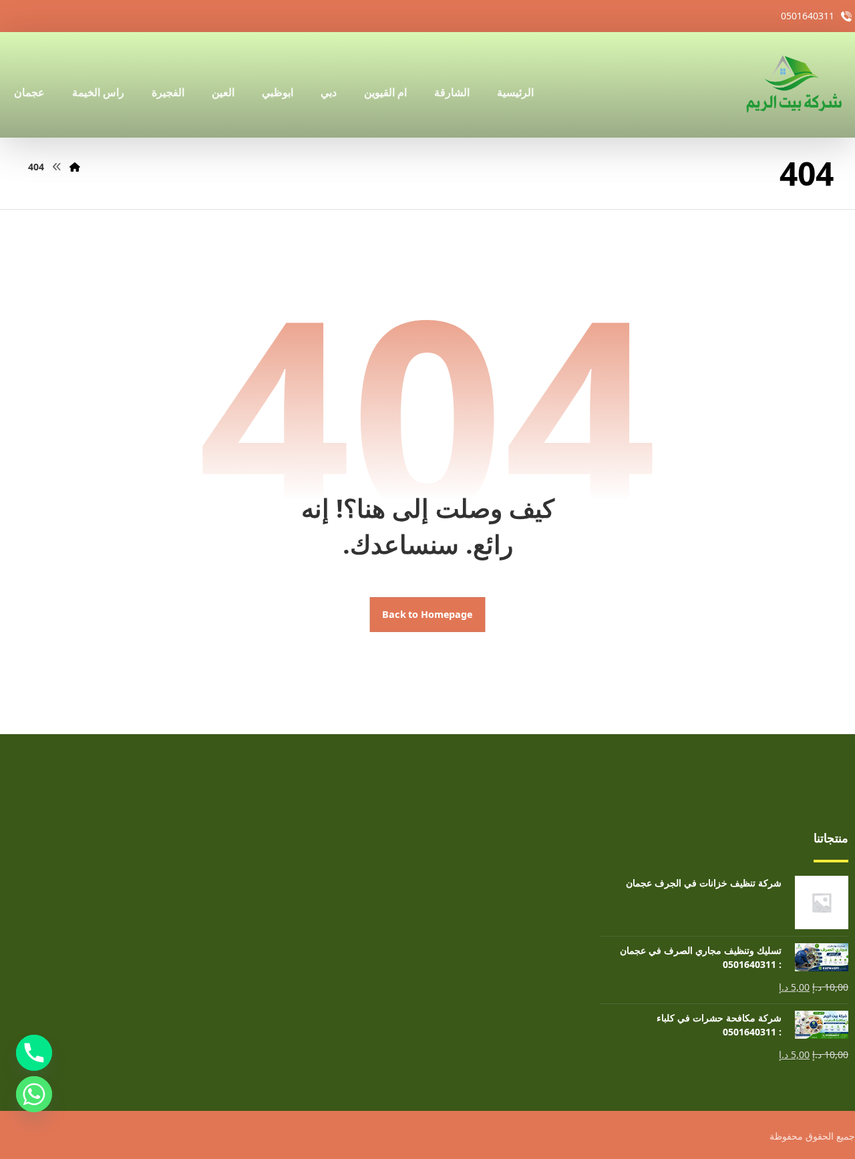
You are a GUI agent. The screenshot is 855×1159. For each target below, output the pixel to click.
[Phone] (34, 1053)
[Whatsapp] (34, 1094)
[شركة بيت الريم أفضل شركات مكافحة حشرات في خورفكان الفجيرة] (793, 84)
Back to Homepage (428, 614)
